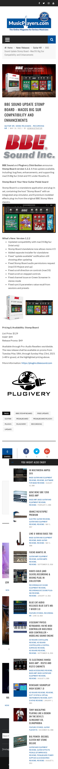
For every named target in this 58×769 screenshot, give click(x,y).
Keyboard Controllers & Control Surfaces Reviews (39, 645)
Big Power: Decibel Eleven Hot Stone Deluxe (39, 740)
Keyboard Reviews (37, 650)
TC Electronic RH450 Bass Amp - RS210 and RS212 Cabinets (40, 663)
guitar (8, 419)
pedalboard (22, 419)
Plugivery (21, 424)
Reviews (40, 480)
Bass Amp (33, 499)
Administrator (34, 128)
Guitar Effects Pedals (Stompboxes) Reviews (39, 752)
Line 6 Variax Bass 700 (40, 533)
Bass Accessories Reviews (40, 670)
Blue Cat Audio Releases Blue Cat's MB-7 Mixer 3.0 (41, 606)
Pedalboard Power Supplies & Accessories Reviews (41, 758)
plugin (8, 424)
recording (36, 424)
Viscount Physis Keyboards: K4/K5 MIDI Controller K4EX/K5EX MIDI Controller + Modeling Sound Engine (41, 629)
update (8, 429)
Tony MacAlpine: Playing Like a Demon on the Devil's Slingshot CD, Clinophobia (40, 716)
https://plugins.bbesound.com (37, 362)
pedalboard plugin (42, 419)
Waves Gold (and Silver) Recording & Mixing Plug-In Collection (39, 576)
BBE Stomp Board (24, 413)
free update (43, 413)
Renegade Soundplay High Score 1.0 (39, 686)
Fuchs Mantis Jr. (38, 552)
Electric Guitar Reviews (39, 519)
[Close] (12, 462)
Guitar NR (9, 126)
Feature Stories (36, 613)
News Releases (23, 126)
